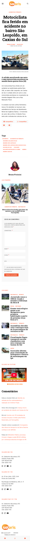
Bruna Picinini (11, 44)
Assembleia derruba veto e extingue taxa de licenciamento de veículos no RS (19, 328)
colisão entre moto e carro (12, 149)
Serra (24, 149)
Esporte (21, 294)
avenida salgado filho (10, 140)
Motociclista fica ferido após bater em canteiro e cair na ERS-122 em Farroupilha (15, 211)
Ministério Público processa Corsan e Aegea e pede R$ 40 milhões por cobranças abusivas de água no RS (14, 437)
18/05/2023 (20, 44)
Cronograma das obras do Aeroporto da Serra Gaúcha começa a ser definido (15, 427)
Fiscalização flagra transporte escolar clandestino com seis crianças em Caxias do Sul (18, 341)
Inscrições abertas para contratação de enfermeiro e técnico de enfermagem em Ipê (19, 354)
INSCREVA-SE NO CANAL (15, 384)
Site (5, 261)
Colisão (17, 147)
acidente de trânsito (17, 138)
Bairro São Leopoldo (10, 143)
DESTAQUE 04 (14, 335)
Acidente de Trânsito (15, 12)
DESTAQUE (18, 306)
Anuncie (16, 532)
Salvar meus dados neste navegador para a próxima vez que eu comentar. (14, 269)
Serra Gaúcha (8, 151)
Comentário (8, 230)
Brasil (12, 306)
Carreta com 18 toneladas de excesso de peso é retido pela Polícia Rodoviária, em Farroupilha (13, 417)
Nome (6, 249)
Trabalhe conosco (9, 534)
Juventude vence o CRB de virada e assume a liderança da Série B (18, 300)
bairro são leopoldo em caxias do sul (15, 145)
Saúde (12, 348)
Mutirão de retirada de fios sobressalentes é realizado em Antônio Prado (13, 400)
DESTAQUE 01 (14, 323)
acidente (5, 138)
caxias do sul (8, 147)
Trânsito (21, 323)
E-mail (6, 255)
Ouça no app (6, 533)
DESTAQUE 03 (14, 294)
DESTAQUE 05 (22, 206)
